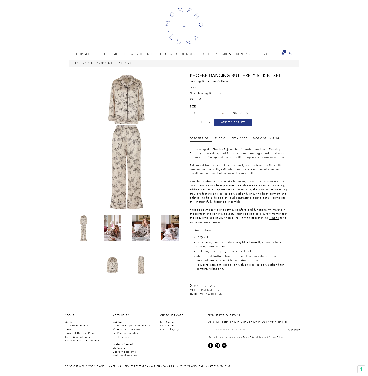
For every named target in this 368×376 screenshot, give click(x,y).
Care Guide (167, 326)
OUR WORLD (132, 54)
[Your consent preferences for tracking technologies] (361, 369)
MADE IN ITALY (204, 286)
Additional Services (125, 355)
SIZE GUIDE (241, 113)
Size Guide (167, 322)
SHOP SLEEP (84, 54)
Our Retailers (121, 337)
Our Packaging (169, 329)
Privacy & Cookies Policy (80, 333)
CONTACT (244, 54)
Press (68, 329)
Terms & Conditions (77, 337)
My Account (120, 348)
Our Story (71, 322)
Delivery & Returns (124, 352)
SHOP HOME (108, 54)
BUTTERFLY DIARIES (215, 54)
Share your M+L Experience (82, 340)
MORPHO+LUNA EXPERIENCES (171, 54)
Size (193, 106)
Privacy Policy (276, 337)
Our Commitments (76, 326)
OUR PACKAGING (206, 290)
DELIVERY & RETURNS (208, 294)
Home (78, 63)
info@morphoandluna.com (134, 326)
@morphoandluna (128, 333)
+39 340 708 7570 (128, 329)
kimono (274, 218)
